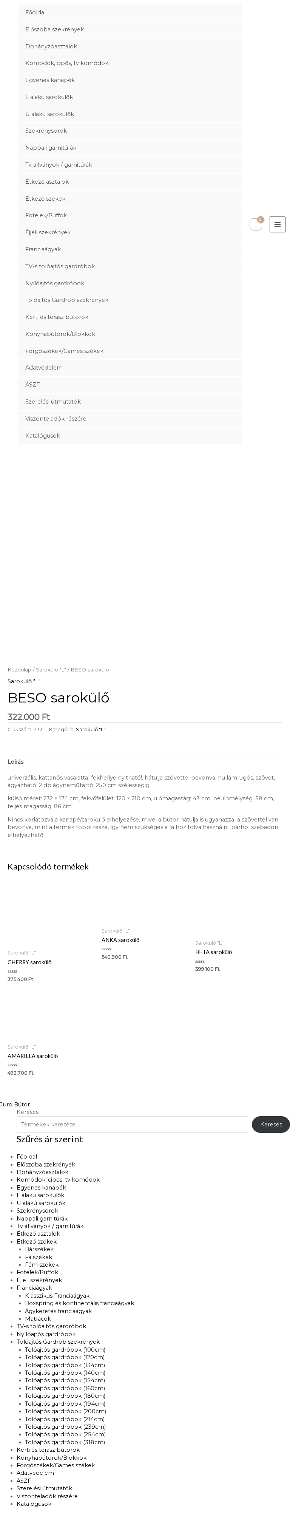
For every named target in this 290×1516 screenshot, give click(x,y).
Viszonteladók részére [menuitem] (47, 1496)
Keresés (28, 1112)
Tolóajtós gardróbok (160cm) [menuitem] (65, 1388)
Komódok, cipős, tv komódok (66, 63)
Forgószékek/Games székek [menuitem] (56, 1465)
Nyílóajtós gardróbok (54, 283)
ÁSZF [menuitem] (24, 1480)
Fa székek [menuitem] (38, 1257)
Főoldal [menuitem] (27, 1156)
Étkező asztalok (47, 181)
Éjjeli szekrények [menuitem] (39, 1280)
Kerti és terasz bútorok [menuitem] (48, 1449)
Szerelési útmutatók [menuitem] (44, 1488)
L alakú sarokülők (49, 97)
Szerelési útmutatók (53, 401)
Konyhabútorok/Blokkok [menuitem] (51, 1457)
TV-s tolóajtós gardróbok (60, 266)
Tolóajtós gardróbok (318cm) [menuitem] (65, 1442)
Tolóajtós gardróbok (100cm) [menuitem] (65, 1349)
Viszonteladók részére (55, 418)
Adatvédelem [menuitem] (35, 1473)
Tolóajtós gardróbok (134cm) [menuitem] (65, 1365)
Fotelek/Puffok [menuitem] (37, 1272)
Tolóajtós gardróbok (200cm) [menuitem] (65, 1411)
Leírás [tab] (15, 761)
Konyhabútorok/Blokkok (60, 334)
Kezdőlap (19, 670)
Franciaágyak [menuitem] (34, 1287)
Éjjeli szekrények (48, 232)
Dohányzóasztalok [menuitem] (42, 1172)
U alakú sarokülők (49, 114)
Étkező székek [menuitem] (37, 1241)
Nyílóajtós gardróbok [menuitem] (46, 1334)
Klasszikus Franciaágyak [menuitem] (57, 1295)
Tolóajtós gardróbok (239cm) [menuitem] (65, 1426)
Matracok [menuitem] (38, 1318)
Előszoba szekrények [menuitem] (46, 1164)
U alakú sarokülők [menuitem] (41, 1203)
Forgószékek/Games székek (64, 351)
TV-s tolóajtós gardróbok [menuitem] (51, 1326)
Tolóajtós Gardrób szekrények (66, 300)
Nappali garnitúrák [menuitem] (42, 1218)
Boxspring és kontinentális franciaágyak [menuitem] (79, 1303)
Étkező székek (45, 198)
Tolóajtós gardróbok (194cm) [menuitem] (65, 1403)
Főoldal (35, 12)
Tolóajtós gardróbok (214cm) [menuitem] (65, 1419)
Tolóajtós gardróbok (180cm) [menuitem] (65, 1395)
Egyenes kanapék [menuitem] (41, 1187)
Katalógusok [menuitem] (34, 1504)
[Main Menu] (277, 224)
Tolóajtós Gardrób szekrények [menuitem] (58, 1341)
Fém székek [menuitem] (42, 1264)
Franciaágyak (43, 249)
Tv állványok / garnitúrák (58, 164)
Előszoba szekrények (54, 29)
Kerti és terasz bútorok (56, 317)
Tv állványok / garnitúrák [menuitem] (50, 1226)
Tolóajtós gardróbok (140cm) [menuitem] (65, 1372)
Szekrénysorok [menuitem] (37, 1210)
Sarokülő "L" (51, 670)
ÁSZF (32, 384)
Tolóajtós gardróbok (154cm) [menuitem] (65, 1380)
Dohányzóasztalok (51, 46)
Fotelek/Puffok (46, 215)
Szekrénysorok (46, 130)
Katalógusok (42, 435)
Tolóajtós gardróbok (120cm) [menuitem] (65, 1357)
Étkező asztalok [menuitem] (38, 1233)
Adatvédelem (44, 367)
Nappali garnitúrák (50, 147)
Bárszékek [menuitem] (39, 1249)
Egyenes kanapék (50, 80)
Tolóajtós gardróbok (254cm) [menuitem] (65, 1434)
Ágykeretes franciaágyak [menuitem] (58, 1311)
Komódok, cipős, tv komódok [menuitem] (58, 1179)
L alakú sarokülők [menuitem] (40, 1195)
